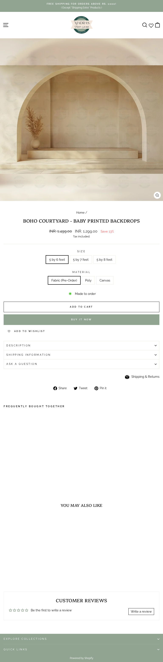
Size (81, 251)
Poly (88, 280)
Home (80, 212)
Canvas (105, 280)
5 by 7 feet (81, 259)
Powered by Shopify (81, 658)
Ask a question (21, 363)
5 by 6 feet (57, 259)
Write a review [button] (141, 611)
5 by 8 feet (104, 259)
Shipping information (28, 354)
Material (81, 272)
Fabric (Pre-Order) (64, 280)
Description (18, 345)
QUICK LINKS (16, 649)
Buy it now (81, 319)
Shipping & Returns (145, 376)
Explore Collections (25, 638)
